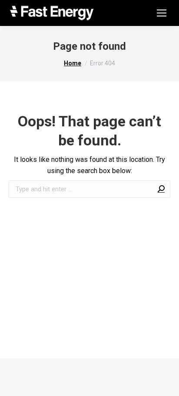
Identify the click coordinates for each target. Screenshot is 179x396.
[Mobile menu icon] (161, 13)
